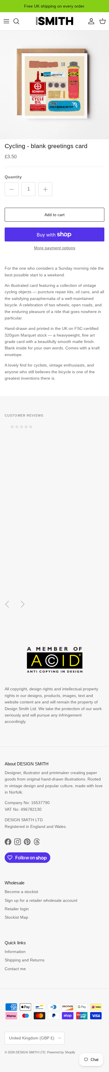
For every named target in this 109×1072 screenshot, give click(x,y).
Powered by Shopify (61, 1052)
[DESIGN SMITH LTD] (54, 21)
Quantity (13, 177)
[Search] (19, 21)
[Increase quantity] (45, 189)
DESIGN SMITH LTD (30, 1052)
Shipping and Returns (24, 960)
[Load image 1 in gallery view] (54, 85)
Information (15, 951)
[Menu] (6, 21)
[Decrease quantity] (12, 189)
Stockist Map (16, 917)
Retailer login (17, 908)
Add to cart (54, 214)
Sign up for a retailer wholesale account (41, 900)
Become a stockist (21, 891)
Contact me (15, 968)
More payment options (54, 248)
